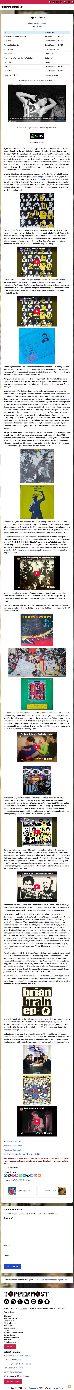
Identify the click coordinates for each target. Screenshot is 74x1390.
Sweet (18, 1360)
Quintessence (9, 1328)
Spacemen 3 (9, 1321)
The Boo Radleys (24, 1364)
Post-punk (28, 1180)
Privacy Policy (58, 1388)
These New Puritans (12, 1337)
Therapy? (7, 1316)
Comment (8, 1218)
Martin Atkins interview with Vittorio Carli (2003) (23, 1154)
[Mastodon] (16, 1175)
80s (12, 1180)
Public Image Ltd (39, 177)
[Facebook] (5, 1175)
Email (6, 1256)
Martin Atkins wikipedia (13, 1146)
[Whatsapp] (20, 1175)
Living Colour (9, 1335)
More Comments (13, 1381)
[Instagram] (35, 1175)
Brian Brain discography (13, 1150)
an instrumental (63, 399)
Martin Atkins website (12, 1141)
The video (49, 919)
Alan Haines (41, 24)
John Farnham (10, 1342)
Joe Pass (18, 1372)
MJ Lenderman (10, 1323)
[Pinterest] (13, 1175)
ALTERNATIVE (19, 1180)
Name (7, 1246)
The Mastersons (10, 1318)
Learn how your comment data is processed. (51, 1280)
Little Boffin (23, 1308)
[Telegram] (31, 1175)
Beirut (6, 1330)
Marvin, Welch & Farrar (13, 1333)
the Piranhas (51, 808)
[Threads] (28, 1175)
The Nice (7, 1340)
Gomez (20, 1368)
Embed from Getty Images (15, 84)
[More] (39, 1175)
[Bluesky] (24, 1175)
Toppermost (33, 1388)
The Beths (8, 1325)
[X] (9, 1175)
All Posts (10, 1347)
